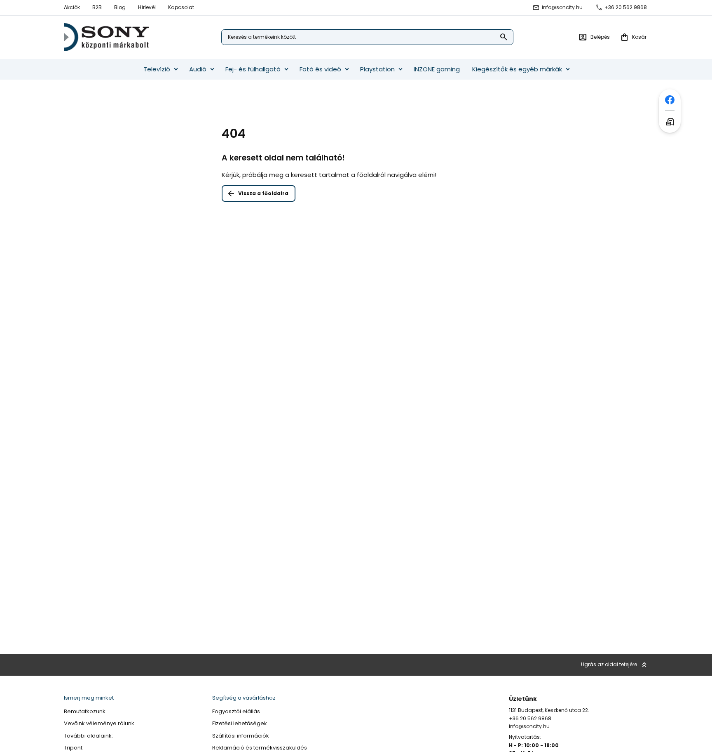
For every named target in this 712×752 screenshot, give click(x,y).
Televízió (156, 69)
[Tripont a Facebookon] (670, 100)
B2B (97, 7)
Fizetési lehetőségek (239, 723)
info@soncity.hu (562, 7)
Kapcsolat (181, 7)
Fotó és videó (320, 69)
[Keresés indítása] (503, 37)
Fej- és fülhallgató (253, 69)
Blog (120, 7)
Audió (197, 69)
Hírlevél (147, 7)
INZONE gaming (437, 69)
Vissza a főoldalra (263, 193)
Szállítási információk (240, 736)
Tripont (73, 748)
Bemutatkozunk (84, 711)
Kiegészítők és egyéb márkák (517, 69)
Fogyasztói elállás (236, 711)
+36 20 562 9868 (625, 7)
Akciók (72, 7)
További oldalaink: (88, 736)
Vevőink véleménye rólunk (99, 723)
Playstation (377, 69)
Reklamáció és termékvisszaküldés (259, 748)
